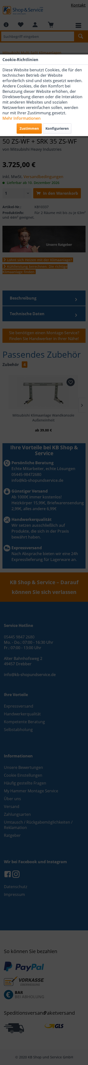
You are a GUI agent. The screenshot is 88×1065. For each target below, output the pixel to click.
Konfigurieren (57, 128)
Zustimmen (29, 128)
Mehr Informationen (21, 118)
